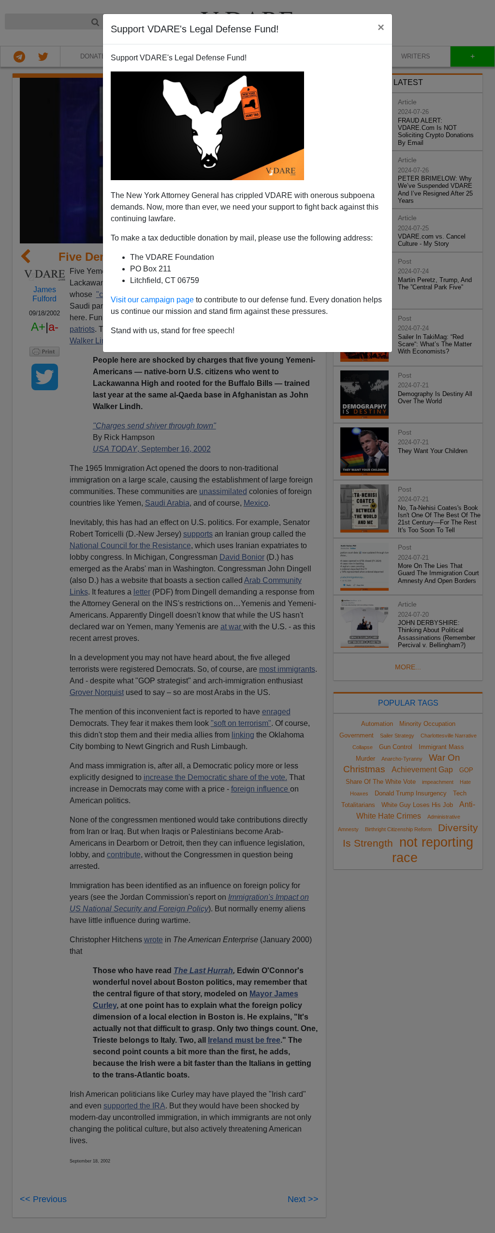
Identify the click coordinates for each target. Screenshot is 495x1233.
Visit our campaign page (152, 300)
